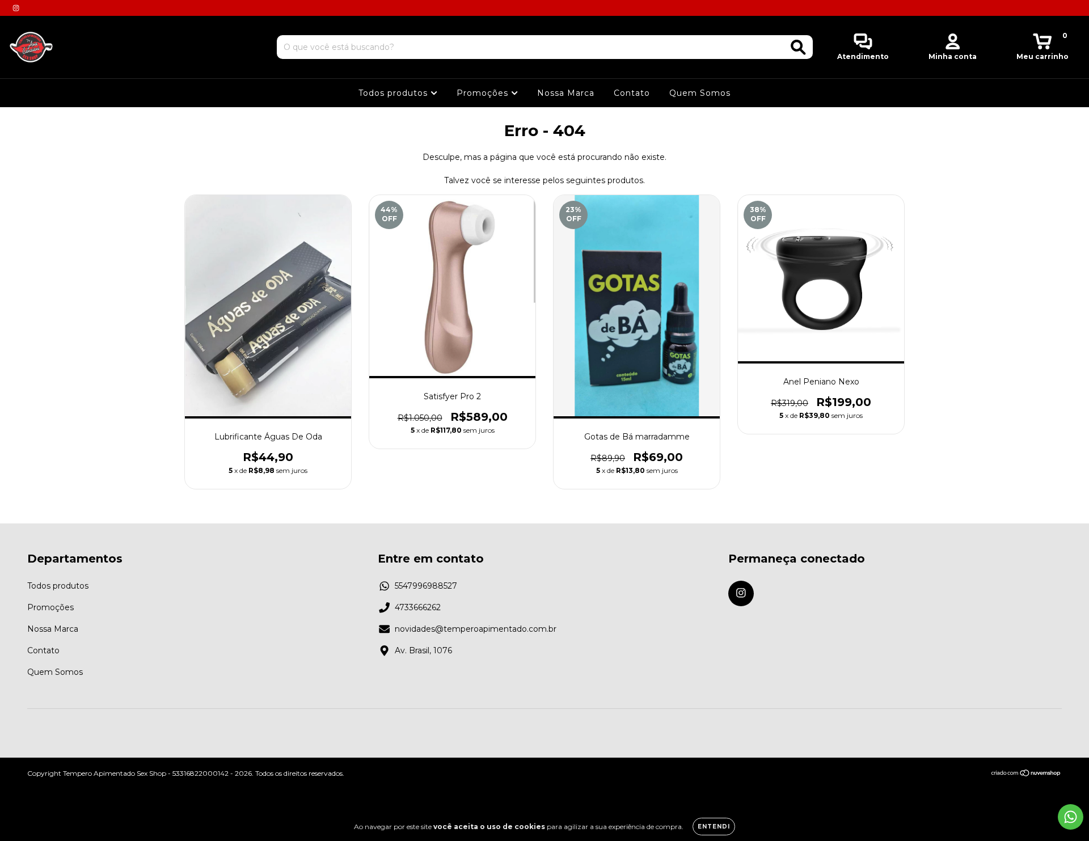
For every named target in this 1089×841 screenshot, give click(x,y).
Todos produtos (394, 93)
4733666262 (418, 607)
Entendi (714, 826)
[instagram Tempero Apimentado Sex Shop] (16, 8)
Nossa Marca (565, 93)
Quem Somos (700, 93)
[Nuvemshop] (1026, 774)
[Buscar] (798, 47)
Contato (632, 93)
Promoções (484, 93)
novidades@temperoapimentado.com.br (475, 629)
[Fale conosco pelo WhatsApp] (1070, 817)
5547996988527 (426, 586)
